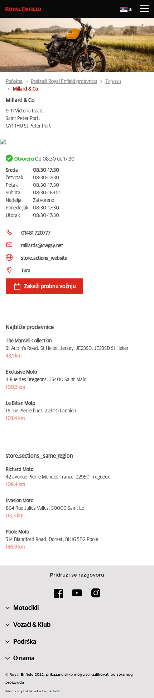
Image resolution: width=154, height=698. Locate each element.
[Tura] (77, 142)
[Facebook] (58, 595)
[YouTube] (77, 596)
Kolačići (54, 691)
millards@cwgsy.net (42, 245)
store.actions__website (44, 258)
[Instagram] (95, 595)
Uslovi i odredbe (34, 691)
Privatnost (12, 691)
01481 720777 (35, 233)
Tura (25, 270)
